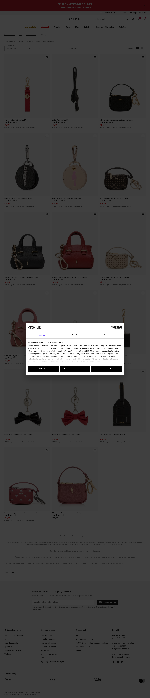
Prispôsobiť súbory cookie (74, 369)
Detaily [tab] (75, 335)
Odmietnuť (43, 369)
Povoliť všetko (106, 369)
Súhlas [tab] (42, 335)
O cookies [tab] (108, 335)
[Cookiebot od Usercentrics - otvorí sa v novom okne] (112, 327)
